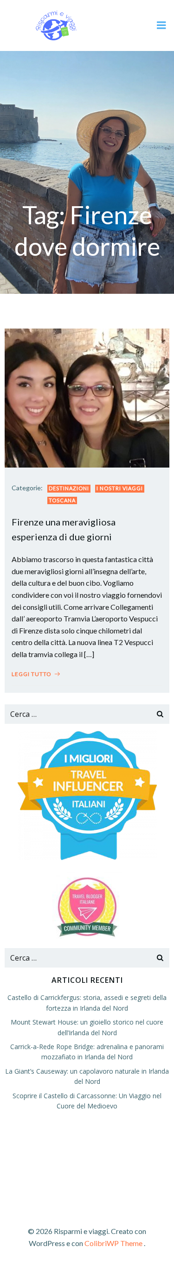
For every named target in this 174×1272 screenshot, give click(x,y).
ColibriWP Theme (113, 1243)
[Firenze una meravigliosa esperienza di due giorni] (87, 396)
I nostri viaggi (120, 488)
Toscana (62, 500)
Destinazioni (69, 488)
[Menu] (161, 25)
